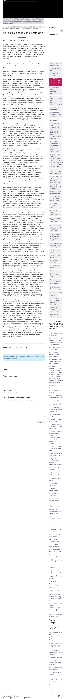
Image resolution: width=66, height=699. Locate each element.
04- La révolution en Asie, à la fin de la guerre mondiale (54, 354)
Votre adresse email (10, 376)
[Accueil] (20, 8)
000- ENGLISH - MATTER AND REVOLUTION (54, 309)
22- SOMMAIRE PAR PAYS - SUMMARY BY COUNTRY (56, 245)
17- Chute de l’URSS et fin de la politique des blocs (55, 448)
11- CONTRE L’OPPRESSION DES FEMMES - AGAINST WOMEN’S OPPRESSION (54, 146)
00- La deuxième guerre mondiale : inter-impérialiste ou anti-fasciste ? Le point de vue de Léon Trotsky (55, 607)
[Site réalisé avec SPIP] (60, 697)
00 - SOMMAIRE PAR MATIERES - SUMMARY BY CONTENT (55, 301)
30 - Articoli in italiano (56, 292)
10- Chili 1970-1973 (54, 401)
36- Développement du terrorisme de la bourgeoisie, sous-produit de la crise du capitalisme (55, 563)
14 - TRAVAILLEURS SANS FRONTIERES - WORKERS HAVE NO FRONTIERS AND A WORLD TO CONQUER (56, 182)
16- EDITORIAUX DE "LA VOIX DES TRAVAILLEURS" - (55, 198)
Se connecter (15, 698)
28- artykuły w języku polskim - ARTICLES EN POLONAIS (55, 282)
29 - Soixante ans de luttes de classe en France (55, 524)
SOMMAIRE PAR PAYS (54, 315)
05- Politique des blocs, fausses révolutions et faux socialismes (55, 361)
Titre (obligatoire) (9, 390)
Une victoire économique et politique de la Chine (56, 662)
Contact (22, 698)
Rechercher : (53, 27)
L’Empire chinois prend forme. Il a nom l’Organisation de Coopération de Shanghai (55, 636)
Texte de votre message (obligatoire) (16, 397)
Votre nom (7, 369)
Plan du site (6, 698)
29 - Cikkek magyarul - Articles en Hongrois (56, 288)
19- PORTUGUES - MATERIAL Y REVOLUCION (55, 220)
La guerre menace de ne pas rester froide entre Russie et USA (55, 645)
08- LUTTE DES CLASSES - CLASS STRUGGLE (55, 115)
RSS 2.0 (27, 698)
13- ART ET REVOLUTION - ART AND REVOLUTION (56, 171)
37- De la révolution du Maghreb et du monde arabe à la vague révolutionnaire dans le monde (55, 574)
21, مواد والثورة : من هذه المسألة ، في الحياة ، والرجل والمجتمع (55, 237)
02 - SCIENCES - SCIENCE (54, 69)
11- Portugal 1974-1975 (55, 404)
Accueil (5, 27)
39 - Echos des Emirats (55, 591)
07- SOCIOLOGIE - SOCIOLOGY (55, 108)
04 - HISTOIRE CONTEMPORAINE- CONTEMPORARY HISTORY (25, 27)
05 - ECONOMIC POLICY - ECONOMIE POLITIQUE (54, 90)
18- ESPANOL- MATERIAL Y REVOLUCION (54, 213)
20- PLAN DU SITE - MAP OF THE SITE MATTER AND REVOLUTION (55, 228)
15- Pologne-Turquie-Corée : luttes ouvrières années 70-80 (55, 426)
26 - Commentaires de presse (55, 266)
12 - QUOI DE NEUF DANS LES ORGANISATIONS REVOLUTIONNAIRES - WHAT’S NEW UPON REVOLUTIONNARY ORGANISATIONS (56, 160)
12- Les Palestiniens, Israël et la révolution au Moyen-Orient (55, 409)
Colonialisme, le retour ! (55, 657)
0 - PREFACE (53, 295)
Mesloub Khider (22, 37)
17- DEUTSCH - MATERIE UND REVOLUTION (54, 205)
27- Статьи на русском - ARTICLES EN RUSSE (54, 273)
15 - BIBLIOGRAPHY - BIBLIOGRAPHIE (56, 192)
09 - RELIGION (54, 120)
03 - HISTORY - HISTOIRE (54, 74)
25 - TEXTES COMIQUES (53, 261)
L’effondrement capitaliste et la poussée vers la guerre (56, 679)
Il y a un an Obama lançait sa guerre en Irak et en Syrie (56, 652)
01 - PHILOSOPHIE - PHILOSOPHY (55, 64)
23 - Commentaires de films (55, 251)
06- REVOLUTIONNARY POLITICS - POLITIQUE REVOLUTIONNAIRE (56, 100)
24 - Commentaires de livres (55, 256)
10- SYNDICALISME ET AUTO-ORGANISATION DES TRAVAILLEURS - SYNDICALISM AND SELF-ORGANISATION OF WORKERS (55, 131)
